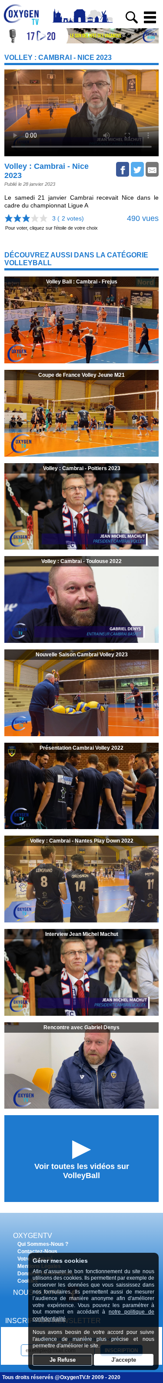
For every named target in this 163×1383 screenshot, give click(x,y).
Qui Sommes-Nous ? (42, 1244)
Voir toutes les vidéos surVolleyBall (81, 1171)
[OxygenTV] (25, 25)
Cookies (27, 1281)
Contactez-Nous (37, 1251)
